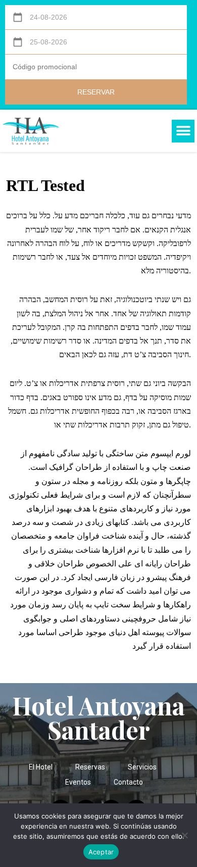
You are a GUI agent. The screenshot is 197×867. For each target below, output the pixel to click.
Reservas (90, 767)
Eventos (78, 782)
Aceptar (101, 852)
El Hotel (41, 767)
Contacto (128, 782)
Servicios (142, 767)
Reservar (96, 92)
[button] (183, 131)
